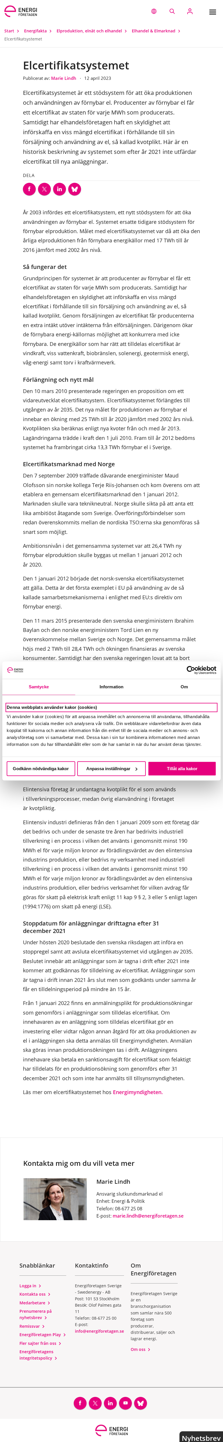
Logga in (28, 1285)
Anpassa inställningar (108, 768)
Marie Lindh (64, 78)
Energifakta (36, 31)
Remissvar (30, 1326)
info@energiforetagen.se (99, 1331)
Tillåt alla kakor (182, 768)
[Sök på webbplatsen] (172, 11)
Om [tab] (184, 686)
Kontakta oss (33, 1294)
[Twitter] (44, 189)
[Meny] (212, 11)
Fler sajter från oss (38, 1343)
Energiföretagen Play (40, 1334)
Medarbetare (32, 1302)
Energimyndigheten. (137, 1092)
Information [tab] (111, 686)
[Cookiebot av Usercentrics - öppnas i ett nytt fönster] (191, 670)
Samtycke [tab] (39, 686)
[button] (154, 11)
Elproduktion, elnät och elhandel (90, 31)
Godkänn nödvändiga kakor (41, 768)
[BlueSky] (74, 189)
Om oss (139, 1349)
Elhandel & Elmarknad (154, 31)
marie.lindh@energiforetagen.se (148, 1216)
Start (9, 31)
